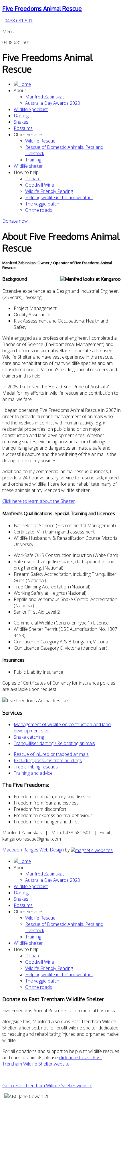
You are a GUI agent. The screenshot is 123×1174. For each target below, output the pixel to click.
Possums (23, 128)
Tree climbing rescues (36, 767)
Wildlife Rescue (40, 141)
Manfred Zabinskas (45, 97)
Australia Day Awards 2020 (52, 103)
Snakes (21, 122)
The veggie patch (42, 204)
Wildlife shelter (28, 166)
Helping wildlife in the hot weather (59, 197)
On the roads (38, 210)
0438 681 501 (19, 20)
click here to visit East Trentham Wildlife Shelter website (52, 1060)
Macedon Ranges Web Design (33, 850)
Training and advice (33, 773)
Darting (21, 115)
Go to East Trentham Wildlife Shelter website (47, 1085)
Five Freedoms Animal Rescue (42, 8)
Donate (33, 178)
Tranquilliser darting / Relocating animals (54, 743)
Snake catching (29, 737)
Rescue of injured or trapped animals (51, 754)
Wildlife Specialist (31, 109)
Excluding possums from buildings (48, 760)
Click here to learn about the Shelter (38, 501)
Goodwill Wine (39, 185)
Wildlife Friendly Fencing (49, 191)
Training (33, 160)
